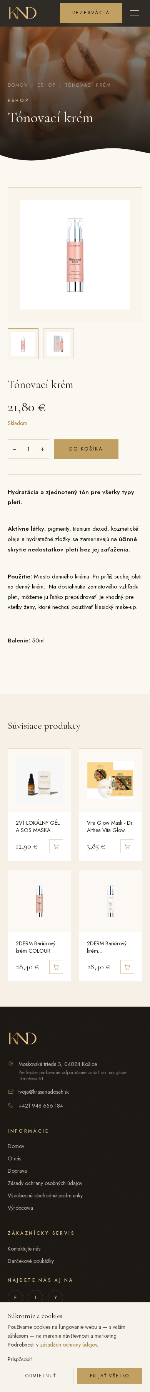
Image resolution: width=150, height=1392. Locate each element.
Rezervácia (91, 12)
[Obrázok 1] (23, 343)
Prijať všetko (110, 1376)
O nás (14, 1158)
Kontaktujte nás (24, 1248)
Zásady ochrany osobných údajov (45, 1183)
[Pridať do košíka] (56, 967)
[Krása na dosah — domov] (22, 13)
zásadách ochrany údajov (68, 1344)
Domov (18, 85)
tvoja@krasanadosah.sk (43, 1092)
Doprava (17, 1171)
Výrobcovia (20, 1208)
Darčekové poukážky (31, 1261)
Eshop (46, 85)
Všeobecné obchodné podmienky (45, 1195)
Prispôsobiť (20, 1359)
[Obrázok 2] (58, 343)
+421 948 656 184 (40, 1106)
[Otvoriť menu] (134, 12)
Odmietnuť (41, 1376)
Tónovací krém (88, 85)
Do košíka (86, 449)
